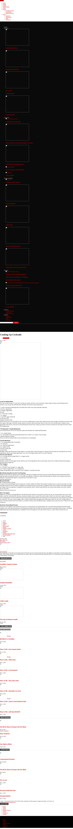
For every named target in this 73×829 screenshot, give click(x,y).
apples (4, 522)
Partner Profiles (5, 629)
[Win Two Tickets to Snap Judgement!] (10, 167)
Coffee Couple (9, 224)
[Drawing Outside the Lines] (17, 66)
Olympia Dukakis (10, 93)
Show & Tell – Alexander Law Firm (10, 691)
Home (4, 3)
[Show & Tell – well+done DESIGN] (3, 709)
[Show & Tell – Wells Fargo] (5, 657)
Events (4, 9)
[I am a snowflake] (8, 172)
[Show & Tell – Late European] (3, 667)
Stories (4, 807)
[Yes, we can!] (17, 87)
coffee (4, 524)
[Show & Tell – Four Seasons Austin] (3, 646)
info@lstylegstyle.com (10, 802)
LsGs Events (8, 12)
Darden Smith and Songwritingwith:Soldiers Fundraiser (19, 142)
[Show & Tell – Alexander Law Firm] (3, 688)
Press (7, 18)
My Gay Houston (10, 306)
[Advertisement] (16, 327)
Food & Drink (6, 6)
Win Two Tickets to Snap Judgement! (15, 169)
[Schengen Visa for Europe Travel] (22, 282)
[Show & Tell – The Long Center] (3, 677)
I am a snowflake (10, 175)
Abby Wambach (5, 733)
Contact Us (8, 19)
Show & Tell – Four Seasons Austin (10, 649)
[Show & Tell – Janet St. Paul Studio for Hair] (5, 698)
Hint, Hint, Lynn (3, 540)
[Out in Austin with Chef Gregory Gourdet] (17, 264)
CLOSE (2, 0)
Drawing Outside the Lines (12, 69)
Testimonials (8, 17)
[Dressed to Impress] (17, 112)
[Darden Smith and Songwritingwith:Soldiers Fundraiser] (17, 140)
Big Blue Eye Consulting (7, 639)
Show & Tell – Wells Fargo (8, 659)
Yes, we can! (9, 90)
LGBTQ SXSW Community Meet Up (15, 164)
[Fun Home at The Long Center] (12, 118)
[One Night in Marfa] (3, 741)
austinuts (5, 523)
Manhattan (5, 531)
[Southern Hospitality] (17, 200)
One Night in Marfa (6, 744)
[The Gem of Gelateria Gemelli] (17, 243)
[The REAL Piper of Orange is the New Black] (3, 724)
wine (4, 536)
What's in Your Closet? (5, 542)
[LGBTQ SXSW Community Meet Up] (17, 161)
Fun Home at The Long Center (13, 121)
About (4, 14)
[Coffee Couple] (17, 222)
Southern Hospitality (11, 203)
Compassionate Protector (12, 48)
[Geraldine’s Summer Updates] (9, 179)
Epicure (4, 527)
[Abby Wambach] (4, 730)
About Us (8, 15)
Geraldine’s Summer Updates (13, 182)
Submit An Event (9, 13)
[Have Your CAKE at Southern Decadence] (12, 271)
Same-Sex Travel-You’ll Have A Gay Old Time (17, 277)
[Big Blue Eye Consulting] (5, 636)
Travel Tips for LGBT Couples (13, 280)
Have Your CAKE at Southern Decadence (16, 274)
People (4, 4)
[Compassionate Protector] (17, 45)
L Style (4, 529)
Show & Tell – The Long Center (9, 680)
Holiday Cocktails (7, 528)
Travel (4, 8)
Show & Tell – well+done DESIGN (10, 711)
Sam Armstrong (3, 551)
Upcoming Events (10, 10)
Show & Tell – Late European (8, 670)
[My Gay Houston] (17, 304)
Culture (4, 5)
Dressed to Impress (10, 114)
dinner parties (6, 526)
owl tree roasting (6, 535)
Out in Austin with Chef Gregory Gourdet (16, 267)
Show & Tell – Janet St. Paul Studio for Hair (13, 701)
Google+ (5, 814)
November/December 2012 (9, 533)
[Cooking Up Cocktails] (20, 399)
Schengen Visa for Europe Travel (14, 285)
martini (4, 532)
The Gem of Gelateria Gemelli (13, 246)
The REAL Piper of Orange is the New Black (13, 727)
